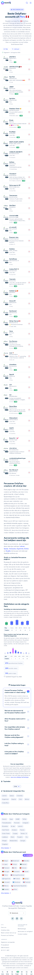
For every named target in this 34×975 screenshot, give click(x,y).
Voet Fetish (5, 830)
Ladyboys (5, 837)
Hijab (11, 819)
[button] (30, 2)
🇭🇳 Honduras (16, 882)
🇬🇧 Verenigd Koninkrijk (17, 875)
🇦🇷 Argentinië (6, 878)
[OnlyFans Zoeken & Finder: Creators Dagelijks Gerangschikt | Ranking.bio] (6, 3)
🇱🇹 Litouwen (6, 882)
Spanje (6, 549)
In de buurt (29, 855)
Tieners (22, 830)
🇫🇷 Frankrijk (26, 882)
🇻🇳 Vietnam (23, 868)
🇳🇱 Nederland (15, 860)
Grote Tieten (6, 833)
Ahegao (4, 840)
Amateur (14, 830)
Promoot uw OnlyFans (7, 935)
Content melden (22, 934)
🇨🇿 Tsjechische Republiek (19, 885)
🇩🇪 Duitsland (15, 871)
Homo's (4, 819)
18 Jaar (13, 826)
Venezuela (12, 549)
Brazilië (8, 551)
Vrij (27, 837)
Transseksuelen (6, 822)
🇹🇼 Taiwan (25, 871)
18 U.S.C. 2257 (5, 950)
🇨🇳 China (5, 875)
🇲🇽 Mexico (5, 885)
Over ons (3, 927)
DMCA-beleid (5, 947)
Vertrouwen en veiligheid (25, 931)
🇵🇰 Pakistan (23, 864)
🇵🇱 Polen (14, 889)
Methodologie (22, 928)
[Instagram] (17, 918)
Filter (6, 49)
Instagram (25, 822)
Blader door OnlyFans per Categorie (16, 814)
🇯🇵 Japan (4, 864)
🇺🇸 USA (14, 868)
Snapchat (4, 844)
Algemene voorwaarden (8, 942)
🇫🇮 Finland (17, 878)
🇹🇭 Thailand (5, 868)
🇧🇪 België (5, 860)
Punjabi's (19, 837)
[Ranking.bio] (17, 903)
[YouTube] (21, 918)
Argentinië (20, 549)
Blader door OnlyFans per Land (14, 852)
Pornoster (17, 822)
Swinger (22, 840)
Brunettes (5, 826)
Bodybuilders (13, 840)
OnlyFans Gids (5, 930)
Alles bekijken (5, 848)
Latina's (22, 546)
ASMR (17, 819)
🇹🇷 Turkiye (14, 864)
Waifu (12, 837)
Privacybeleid (5, 945)
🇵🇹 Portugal (5, 871)
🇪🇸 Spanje (26, 878)
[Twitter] (12, 918)
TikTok (24, 819)
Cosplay (15, 833)
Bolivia (26, 549)
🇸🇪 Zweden (5, 889)
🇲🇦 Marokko (25, 860)
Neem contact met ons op (8, 932)
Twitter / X (24, 833)
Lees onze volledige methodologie (20, 777)
